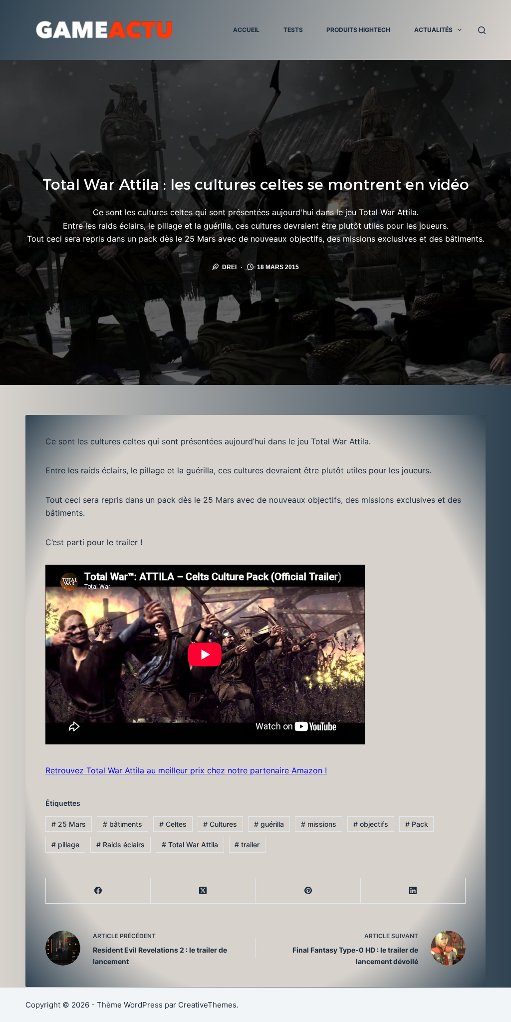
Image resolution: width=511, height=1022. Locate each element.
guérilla (269, 824)
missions (318, 824)
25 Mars (68, 824)
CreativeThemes (207, 1005)
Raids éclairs (120, 844)
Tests (293, 29)
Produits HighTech (358, 29)
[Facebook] (98, 891)
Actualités (433, 29)
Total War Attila (190, 844)
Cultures (220, 824)
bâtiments (122, 824)
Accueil (246, 29)
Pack (416, 824)
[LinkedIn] (413, 891)
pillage (65, 844)
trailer (247, 844)
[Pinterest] (308, 891)
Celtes (173, 824)
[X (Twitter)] (203, 891)
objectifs (370, 824)
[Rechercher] (482, 30)
